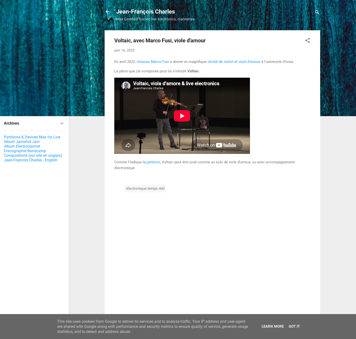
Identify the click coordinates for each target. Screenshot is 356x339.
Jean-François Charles (145, 11)
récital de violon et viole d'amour (234, 62)
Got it (294, 326)
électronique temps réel (145, 188)
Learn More (273, 326)
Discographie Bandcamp (25, 151)
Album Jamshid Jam (22, 141)
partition (153, 162)
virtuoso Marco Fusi (153, 62)
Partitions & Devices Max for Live (32, 137)
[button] (307, 41)
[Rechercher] (317, 13)
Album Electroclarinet (22, 146)
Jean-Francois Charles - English (30, 160)
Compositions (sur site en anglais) (33, 155)
